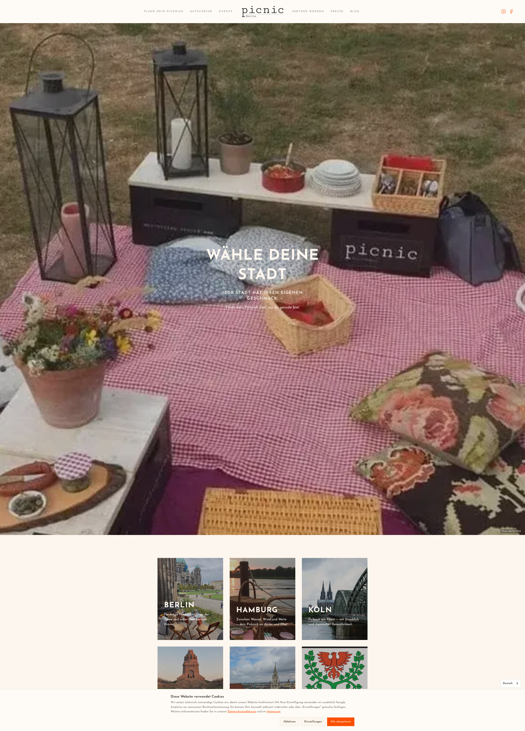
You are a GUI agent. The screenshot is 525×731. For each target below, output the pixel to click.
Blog (355, 11)
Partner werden (308, 11)
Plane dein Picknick (164, 11)
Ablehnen (289, 721)
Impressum (274, 711)
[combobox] (511, 683)
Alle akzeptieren (340, 721)
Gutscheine (201, 11)
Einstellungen (313, 721)
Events (226, 11)
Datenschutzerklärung (242, 711)
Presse (337, 11)
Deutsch (507, 683)
